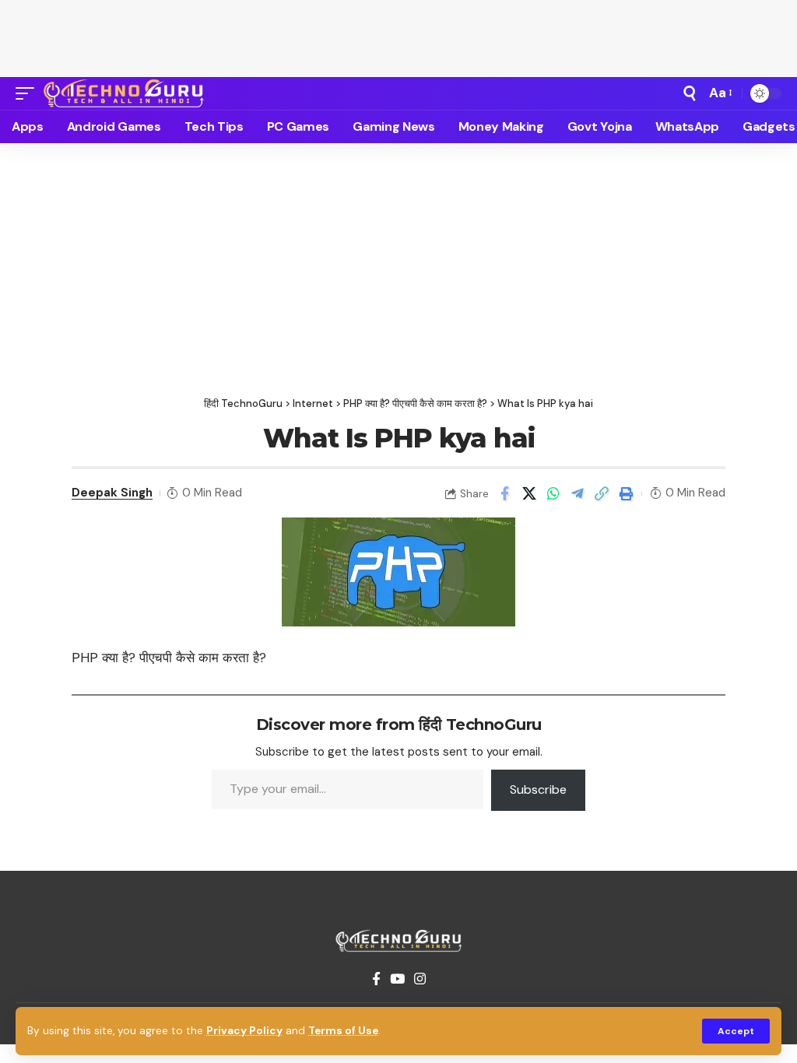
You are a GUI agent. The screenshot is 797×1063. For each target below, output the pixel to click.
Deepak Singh (112, 492)
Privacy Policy (244, 1030)
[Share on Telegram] (577, 493)
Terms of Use (343, 1030)
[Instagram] (420, 979)
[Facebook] (376, 979)
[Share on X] (529, 493)
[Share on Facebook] (505, 493)
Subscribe (538, 789)
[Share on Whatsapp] (553, 493)
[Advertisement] (398, 35)
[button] (736, 1031)
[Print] (626, 493)
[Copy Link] (602, 493)
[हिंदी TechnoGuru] (123, 93)
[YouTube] (397, 979)
